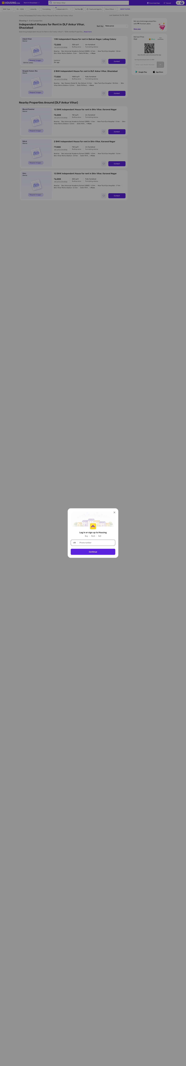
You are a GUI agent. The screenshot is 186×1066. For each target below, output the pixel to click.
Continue (93, 552)
